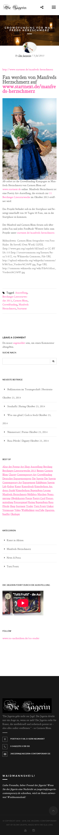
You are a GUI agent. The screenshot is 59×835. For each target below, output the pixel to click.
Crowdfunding (9, 305)
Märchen (42, 494)
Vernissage (8, 510)
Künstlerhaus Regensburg (29, 491)
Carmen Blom (20, 301)
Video (17, 510)
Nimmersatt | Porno (17, 432)
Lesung (47, 491)
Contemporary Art (27, 475)
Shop (12, 506)
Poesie (28, 498)
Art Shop (25, 467)
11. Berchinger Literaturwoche (27, 195)
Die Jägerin (38, 479)
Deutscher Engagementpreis (16, 479)
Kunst (18, 487)
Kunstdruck (28, 487)
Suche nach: (9, 353)
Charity (12, 475)
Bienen (40, 471)
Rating (31, 502)
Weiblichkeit (28, 510)
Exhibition (41, 483)
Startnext (22, 309)
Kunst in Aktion (15, 540)
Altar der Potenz (11, 467)
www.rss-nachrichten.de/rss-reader (20, 638)
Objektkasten (18, 498)
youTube (39, 510)
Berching (47, 467)
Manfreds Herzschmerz (15, 307)
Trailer (29, 506)
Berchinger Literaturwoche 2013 (19, 471)
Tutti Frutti (40, 506)
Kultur (10, 487)
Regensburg (42, 502)
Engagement (29, 483)
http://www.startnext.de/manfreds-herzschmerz (27, 70)
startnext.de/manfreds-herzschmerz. (36, 233)
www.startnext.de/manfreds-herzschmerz (29, 89)
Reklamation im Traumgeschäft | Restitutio (29, 390)
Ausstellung (21, 293)
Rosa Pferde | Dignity (18, 441)
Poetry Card (39, 498)
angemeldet (19, 343)
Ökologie (15, 514)
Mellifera (32, 494)
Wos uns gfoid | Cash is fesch (22, 415)
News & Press (14, 558)
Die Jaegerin (24, 56)
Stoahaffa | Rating (16, 407)
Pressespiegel (21, 502)
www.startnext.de (11, 189)
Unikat (50, 506)
